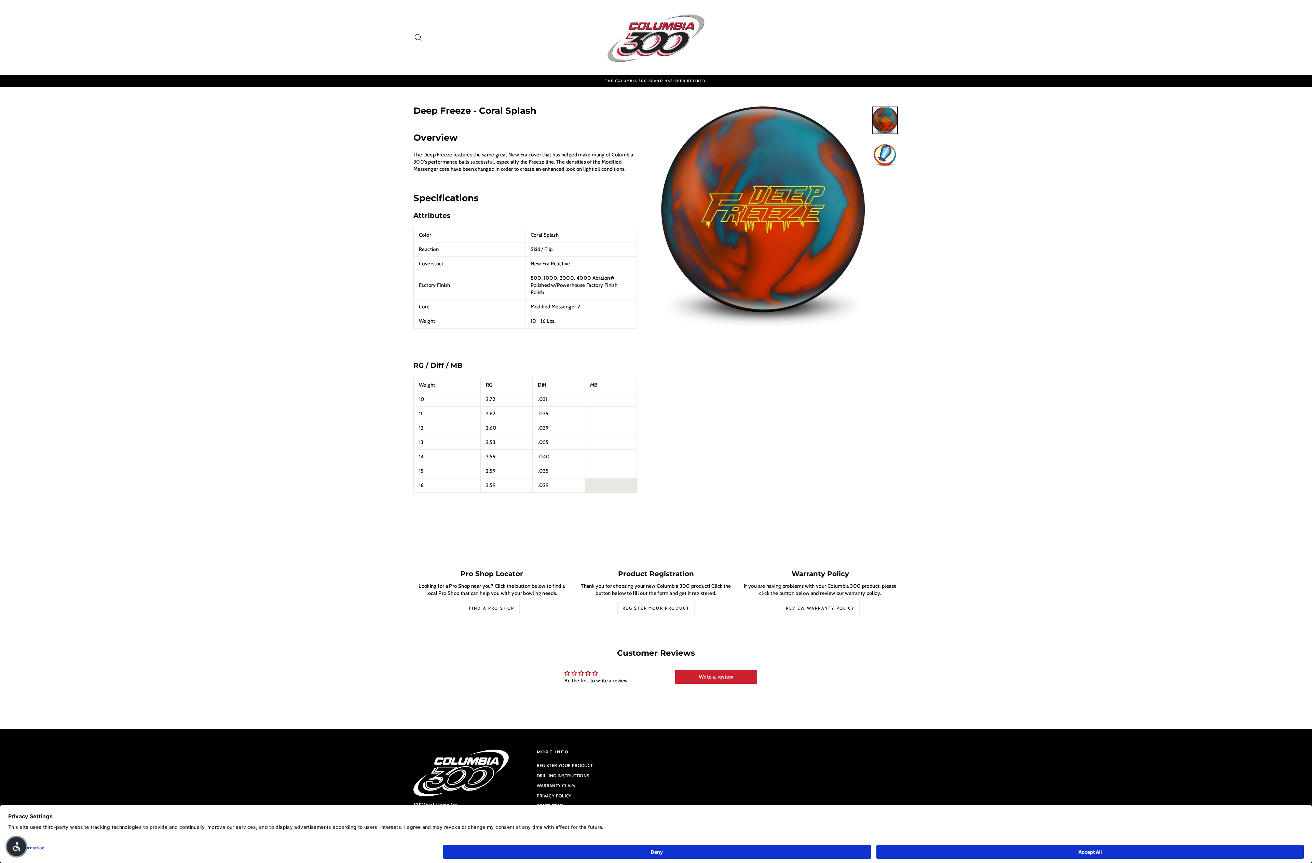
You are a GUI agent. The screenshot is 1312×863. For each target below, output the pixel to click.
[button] (16, 847)
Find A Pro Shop (492, 608)
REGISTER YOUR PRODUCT (565, 765)
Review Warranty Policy (820, 608)
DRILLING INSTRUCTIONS (563, 775)
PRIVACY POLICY (554, 795)
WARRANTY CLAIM (556, 785)
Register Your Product (656, 608)
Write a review (716, 676)
